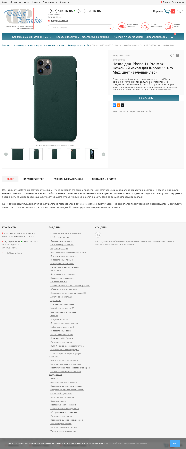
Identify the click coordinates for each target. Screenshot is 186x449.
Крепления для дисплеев (62, 304)
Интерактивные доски (60, 331)
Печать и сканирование (61, 334)
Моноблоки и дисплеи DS (62, 308)
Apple (148, 111)
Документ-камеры (59, 319)
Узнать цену (146, 97)
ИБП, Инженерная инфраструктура (67, 346)
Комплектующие (58, 401)
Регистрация (178, 2)
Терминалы (55, 300)
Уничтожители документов (63, 431)
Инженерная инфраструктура (64, 349)
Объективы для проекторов (63, 289)
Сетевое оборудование (61, 393)
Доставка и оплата (19, 2)
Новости (36, 2)
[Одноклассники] (118, 105)
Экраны (54, 315)
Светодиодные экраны (95, 36)
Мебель (54, 378)
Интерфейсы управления (62, 263)
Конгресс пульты (58, 282)
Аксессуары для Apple (133, 111)
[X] (122, 105)
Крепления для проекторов (63, 312)
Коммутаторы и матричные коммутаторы (70, 285)
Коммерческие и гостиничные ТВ (31, 36)
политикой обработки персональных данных (125, 443)
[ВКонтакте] (114, 105)
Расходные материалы (68, 179)
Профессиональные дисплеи (64, 323)
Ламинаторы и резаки (60, 423)
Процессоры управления (62, 278)
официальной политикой (122, 244)
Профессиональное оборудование (66, 420)
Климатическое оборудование (64, 408)
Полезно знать (50, 2)
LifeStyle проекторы (67, 36)
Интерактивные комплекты (63, 256)
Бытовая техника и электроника (65, 364)
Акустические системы (61, 297)
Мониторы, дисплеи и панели (64, 360)
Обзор (10, 179)
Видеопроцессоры (156, 36)
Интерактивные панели (61, 260)
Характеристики (33, 179)
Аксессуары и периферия (62, 397)
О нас (4, 2)
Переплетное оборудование (63, 427)
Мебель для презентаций (62, 327)
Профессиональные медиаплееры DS (68, 293)
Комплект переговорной (128, 36)
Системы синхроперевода (62, 274)
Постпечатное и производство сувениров (70, 368)
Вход (165, 2)
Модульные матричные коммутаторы (68, 252)
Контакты (64, 2)
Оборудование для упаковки (63, 412)
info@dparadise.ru (59, 20)
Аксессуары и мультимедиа (63, 382)
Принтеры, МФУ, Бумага (61, 338)
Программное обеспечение (63, 405)
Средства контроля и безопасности (67, 389)
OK (175, 443)
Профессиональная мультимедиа (66, 386)
